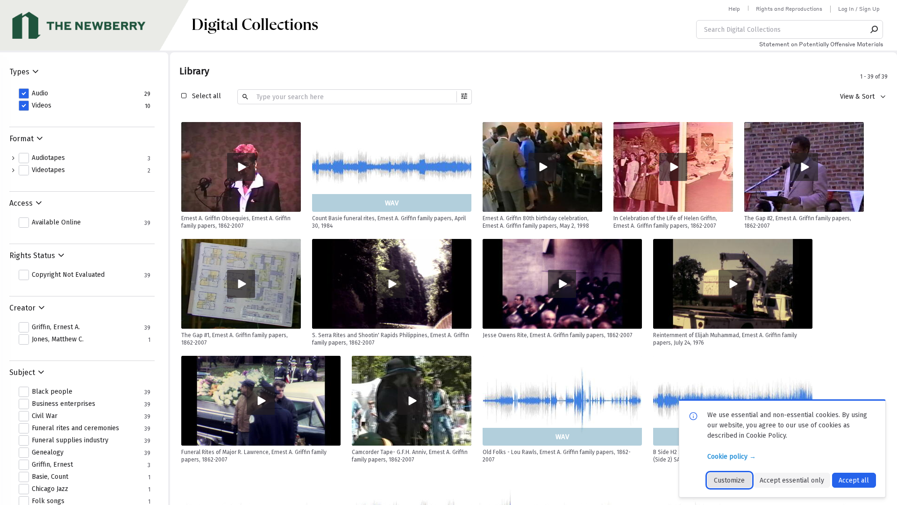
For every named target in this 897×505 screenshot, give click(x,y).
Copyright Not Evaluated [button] (68, 275)
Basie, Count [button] (50, 477)
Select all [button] (206, 96)
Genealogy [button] (48, 452)
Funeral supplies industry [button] (70, 440)
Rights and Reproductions (789, 9)
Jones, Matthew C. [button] (58, 339)
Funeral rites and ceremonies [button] (75, 428)
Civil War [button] (44, 416)
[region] (241, 167)
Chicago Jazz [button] (50, 489)
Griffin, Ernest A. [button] (56, 327)
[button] (875, 29)
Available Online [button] (56, 222)
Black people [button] (52, 392)
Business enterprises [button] (63, 404)
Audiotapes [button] (48, 158)
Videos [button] (41, 105)
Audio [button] (40, 93)
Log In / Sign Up (859, 9)
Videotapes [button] (48, 170)
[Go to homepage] (96, 25)
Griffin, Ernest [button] (52, 465)
